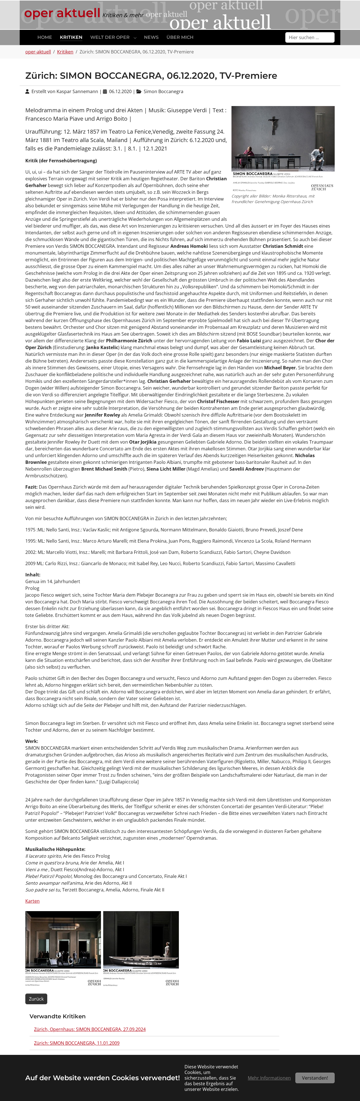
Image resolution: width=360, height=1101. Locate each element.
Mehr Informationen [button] (269, 1078)
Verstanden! (315, 1078)
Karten (32, 901)
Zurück (36, 999)
